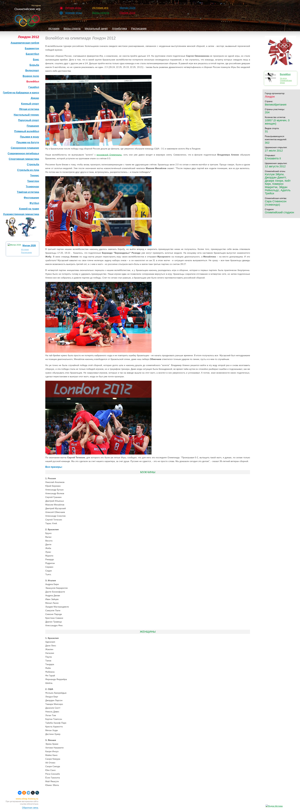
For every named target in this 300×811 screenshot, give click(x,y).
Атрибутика (119, 28)
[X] (33, 793)
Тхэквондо (32, 186)
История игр (100, 7)
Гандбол (33, 87)
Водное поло (31, 76)
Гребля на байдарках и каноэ (21, 92)
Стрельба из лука (28, 170)
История (53, 28)
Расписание (139, 28)
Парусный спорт (28, 120)
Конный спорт (30, 103)
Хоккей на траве (29, 208)
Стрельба (33, 164)
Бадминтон (32, 48)
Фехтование (31, 197)
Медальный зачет (96, 28)
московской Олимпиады (109, 154)
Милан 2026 (127, 7)
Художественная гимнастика (21, 214)
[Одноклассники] (24, 793)
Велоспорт (32, 70)
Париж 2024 (127, 12)
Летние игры (73, 7)
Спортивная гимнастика (24, 159)
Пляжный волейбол (26, 131)
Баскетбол (32, 54)
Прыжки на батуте (27, 142)
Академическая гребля (25, 43)
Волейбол (32, 81)
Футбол (34, 203)
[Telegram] (28, 793)
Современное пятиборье (23, 153)
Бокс (36, 59)
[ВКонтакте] (20, 793)
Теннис (34, 175)
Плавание (33, 126)
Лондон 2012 (28, 37)
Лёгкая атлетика (29, 109)
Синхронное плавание (25, 148)
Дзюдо (35, 98)
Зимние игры (73, 12)
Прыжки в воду (29, 136)
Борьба (34, 65)
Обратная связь (30, 807)
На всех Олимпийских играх (286, 80)
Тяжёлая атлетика (28, 192)
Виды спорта (100, 12)
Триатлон (33, 181)
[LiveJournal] (37, 793)
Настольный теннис (26, 114)
